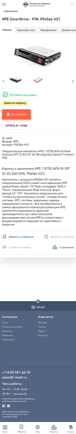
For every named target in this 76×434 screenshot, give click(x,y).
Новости (43, 335)
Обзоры (42, 322)
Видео (41, 330)
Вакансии (7, 335)
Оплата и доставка (12, 326)
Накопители (10, 11)
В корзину (19, 114)
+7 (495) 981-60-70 (16, 372)
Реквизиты (8, 339)
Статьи (42, 326)
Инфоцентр (45, 316)
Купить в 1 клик (16, 125)
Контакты (7, 330)
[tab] (7, 30)
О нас (5, 322)
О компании (9, 316)
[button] (38, 55)
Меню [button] (40, 307)
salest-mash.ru (14, 377)
